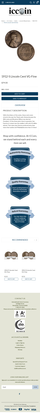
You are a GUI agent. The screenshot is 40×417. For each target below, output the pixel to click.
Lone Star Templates (29, 406)
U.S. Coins (9, 21)
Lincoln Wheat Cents (24, 21)
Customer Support (20, 366)
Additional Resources (20, 368)
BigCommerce (14, 406)
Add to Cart (11, 279)
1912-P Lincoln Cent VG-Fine (11, 271)
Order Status (20, 345)
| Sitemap (24, 404)
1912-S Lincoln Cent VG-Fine (11, 22)
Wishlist (20, 340)
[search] (30, 2)
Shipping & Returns (20, 347)
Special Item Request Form (20, 361)
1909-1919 (34, 21)
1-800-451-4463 (9, 2)
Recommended (20, 240)
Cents (15, 21)
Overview (20, 105)
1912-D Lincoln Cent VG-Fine (28, 271)
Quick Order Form (20, 364)
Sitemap (20, 349)
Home (3, 21)
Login (17, 343)
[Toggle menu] (2, 3)
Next (36, 240)
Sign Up (22, 343)
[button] (20, 159)
